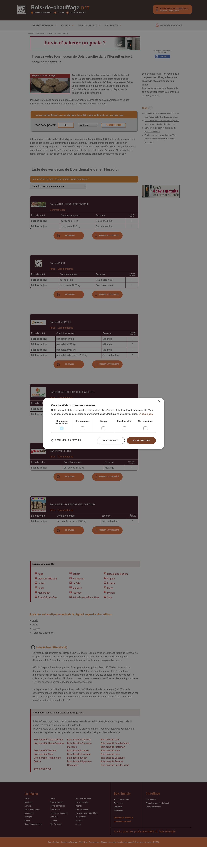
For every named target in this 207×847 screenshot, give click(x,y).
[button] (66, 440)
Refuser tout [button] (111, 440)
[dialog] (103, 423)
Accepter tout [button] (141, 440)
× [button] (159, 401)
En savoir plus (146, 414)
